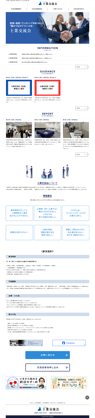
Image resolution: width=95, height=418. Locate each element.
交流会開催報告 (46, 402)
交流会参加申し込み (61, 402)
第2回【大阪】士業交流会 (70, 119)
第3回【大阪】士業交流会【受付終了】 (46, 77)
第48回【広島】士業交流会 (13, 119)
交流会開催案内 (38, 402)
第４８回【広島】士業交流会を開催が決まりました (34, 62)
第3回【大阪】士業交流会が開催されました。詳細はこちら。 (37, 58)
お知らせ (31, 402)
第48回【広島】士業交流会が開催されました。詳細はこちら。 (37, 54)
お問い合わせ (53, 402)
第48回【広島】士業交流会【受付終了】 (17, 77)
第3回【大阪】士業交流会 (42, 119)
